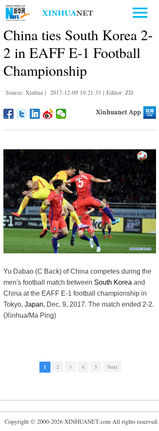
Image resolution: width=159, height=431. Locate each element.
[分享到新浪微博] (48, 114)
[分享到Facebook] (8, 114)
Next (112, 366)
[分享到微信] (61, 114)
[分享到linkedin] (35, 114)
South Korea (113, 282)
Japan (34, 304)
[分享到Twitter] (22, 114)
